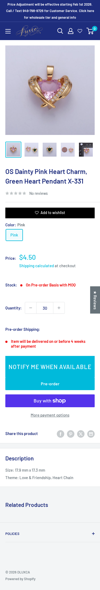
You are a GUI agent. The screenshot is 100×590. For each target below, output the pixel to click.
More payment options (50, 415)
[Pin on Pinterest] (70, 433)
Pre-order (50, 383)
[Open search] (60, 31)
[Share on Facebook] (60, 433)
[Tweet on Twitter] (81, 433)
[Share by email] (91, 433)
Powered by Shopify (20, 579)
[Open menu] (8, 31)
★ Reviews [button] (95, 300)
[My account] (70, 31)
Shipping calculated (36, 265)
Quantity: (13, 307)
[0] (90, 31)
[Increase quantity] (59, 307)
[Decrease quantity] (30, 307)
